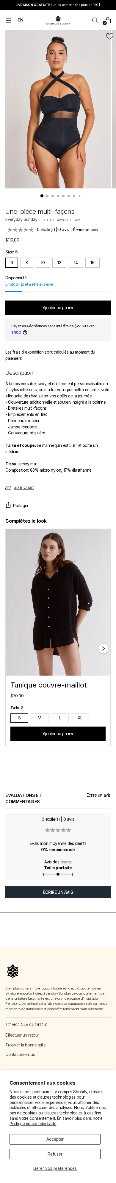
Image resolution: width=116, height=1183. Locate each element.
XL (80, 718)
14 (76, 262)
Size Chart (24, 487)
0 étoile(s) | (53, 229)
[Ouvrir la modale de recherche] (95, 20)
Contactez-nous (20, 1054)
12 (59, 262)
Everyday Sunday (21, 219)
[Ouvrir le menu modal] (8, 20)
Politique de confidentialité (33, 1123)
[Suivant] (103, 648)
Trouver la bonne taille (25, 1045)
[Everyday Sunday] (58, 20)
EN (20, 20)
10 (43, 262)
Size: (11, 252)
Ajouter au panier (58, 733)
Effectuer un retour (22, 1035)
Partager (21, 505)
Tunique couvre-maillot (48, 685)
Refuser (55, 1154)
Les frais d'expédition (24, 352)
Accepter (55, 1139)
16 (92, 262)
